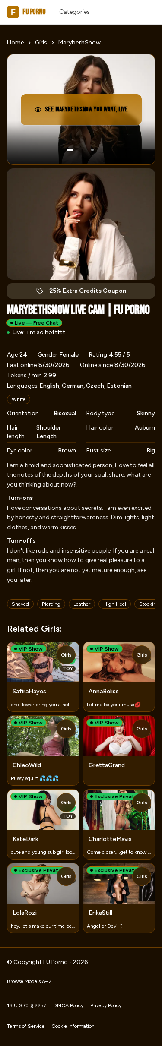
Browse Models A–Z (29, 981)
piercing (51, 604)
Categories (74, 12)
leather (81, 604)
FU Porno (28, 11)
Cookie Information (73, 1026)
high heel (114, 604)
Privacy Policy (105, 1005)
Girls (41, 42)
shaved (20, 604)
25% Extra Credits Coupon (92, 293)
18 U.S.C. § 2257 (26, 1005)
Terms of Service (25, 1026)
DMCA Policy (68, 1005)
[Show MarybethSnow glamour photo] (92, 149)
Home (15, 42)
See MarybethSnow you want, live (86, 112)
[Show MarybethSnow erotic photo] (69, 149)
